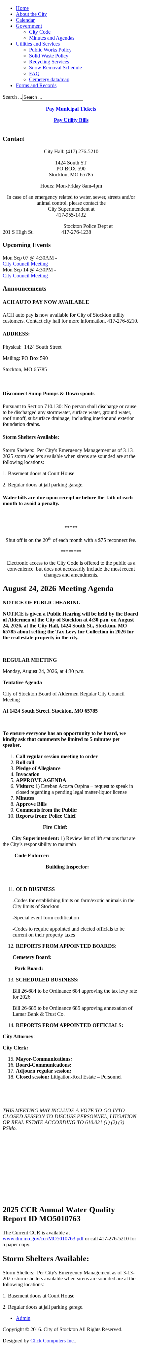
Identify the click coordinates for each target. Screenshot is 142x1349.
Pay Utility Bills (71, 120)
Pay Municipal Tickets (71, 109)
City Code (40, 32)
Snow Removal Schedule (55, 67)
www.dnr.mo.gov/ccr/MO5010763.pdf (43, 1238)
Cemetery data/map (49, 79)
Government (29, 26)
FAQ (34, 73)
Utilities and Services (38, 44)
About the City (31, 14)
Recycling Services (49, 61)
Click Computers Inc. (52, 1340)
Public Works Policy (50, 50)
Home (22, 8)
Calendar (25, 20)
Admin (23, 1318)
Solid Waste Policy (48, 55)
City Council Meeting (25, 263)
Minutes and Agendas (51, 38)
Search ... (12, 97)
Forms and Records (36, 85)
